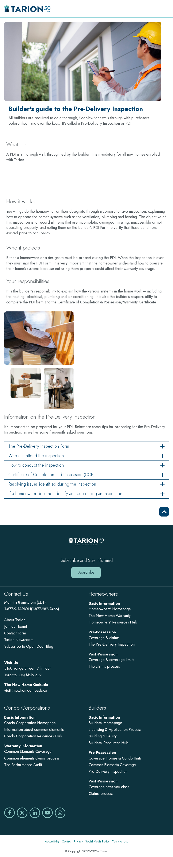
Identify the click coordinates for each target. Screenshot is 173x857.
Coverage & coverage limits (111, 659)
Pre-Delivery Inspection (108, 771)
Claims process (101, 793)
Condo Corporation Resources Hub (33, 736)
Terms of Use (120, 841)
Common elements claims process (31, 758)
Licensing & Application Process (115, 729)
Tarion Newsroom (18, 639)
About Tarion (14, 620)
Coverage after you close (109, 787)
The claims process (104, 666)
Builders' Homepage (105, 723)
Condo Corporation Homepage (30, 723)
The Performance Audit (23, 765)
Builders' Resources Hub (108, 743)
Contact (66, 841)
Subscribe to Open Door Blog (28, 646)
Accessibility (52, 841)
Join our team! (15, 626)
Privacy (78, 841)
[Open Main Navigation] (166, 8)
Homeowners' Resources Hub (113, 622)
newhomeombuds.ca (30, 690)
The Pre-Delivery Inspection (112, 644)
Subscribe (86, 572)
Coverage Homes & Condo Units (115, 758)
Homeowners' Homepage (110, 609)
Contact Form (15, 633)
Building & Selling (103, 736)
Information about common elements (34, 729)
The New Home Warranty (110, 615)
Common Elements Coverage (27, 751)
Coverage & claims (104, 638)
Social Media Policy (97, 841)
